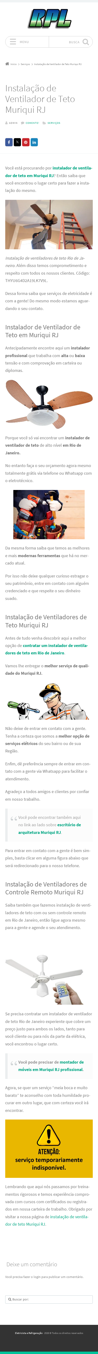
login (37, 1277)
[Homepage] (49, 19)
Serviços (54, 123)
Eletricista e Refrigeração (29, 1333)
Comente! (32, 123)
